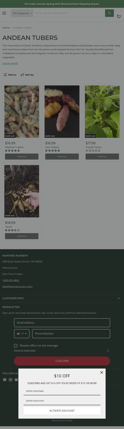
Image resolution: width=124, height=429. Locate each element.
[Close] (102, 372)
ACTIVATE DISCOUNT (62, 410)
